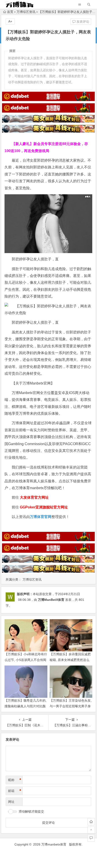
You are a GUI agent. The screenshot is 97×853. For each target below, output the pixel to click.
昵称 (14, 779)
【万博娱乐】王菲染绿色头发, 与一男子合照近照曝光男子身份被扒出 (71, 706)
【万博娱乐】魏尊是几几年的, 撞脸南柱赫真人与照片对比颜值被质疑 (25, 706)
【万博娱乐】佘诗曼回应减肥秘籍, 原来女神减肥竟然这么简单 (70, 659)
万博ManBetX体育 (51, 600)
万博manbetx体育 (53, 844)
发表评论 (82, 21)
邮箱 (14, 790)
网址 (11, 802)
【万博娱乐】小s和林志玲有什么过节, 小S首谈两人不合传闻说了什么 (26, 659)
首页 (10, 12)
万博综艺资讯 (25, 12)
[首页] (91, 821)
